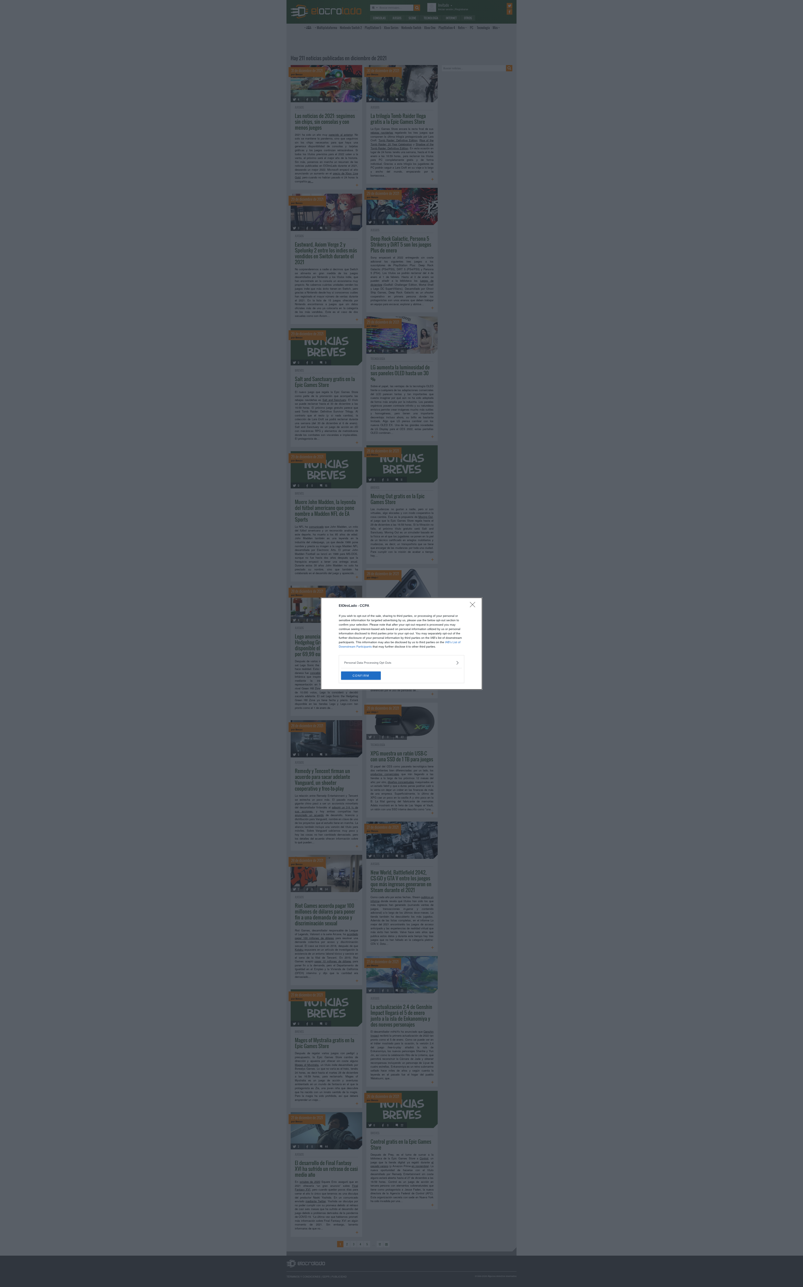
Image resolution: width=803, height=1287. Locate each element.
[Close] (474, 606)
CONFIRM (361, 675)
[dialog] (401, 643)
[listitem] (401, 663)
